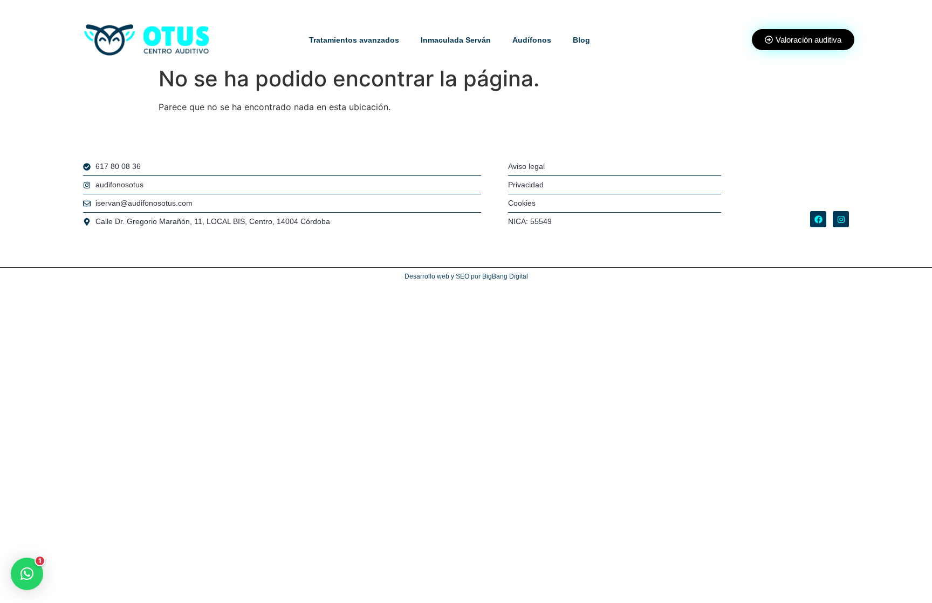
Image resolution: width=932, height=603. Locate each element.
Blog (581, 40)
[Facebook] (818, 219)
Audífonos (531, 40)
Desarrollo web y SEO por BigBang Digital (466, 276)
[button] (27, 574)
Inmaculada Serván (456, 40)
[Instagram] (841, 219)
